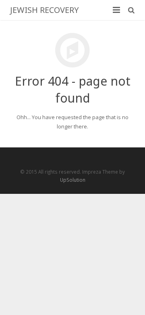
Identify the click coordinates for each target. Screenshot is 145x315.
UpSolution (72, 179)
